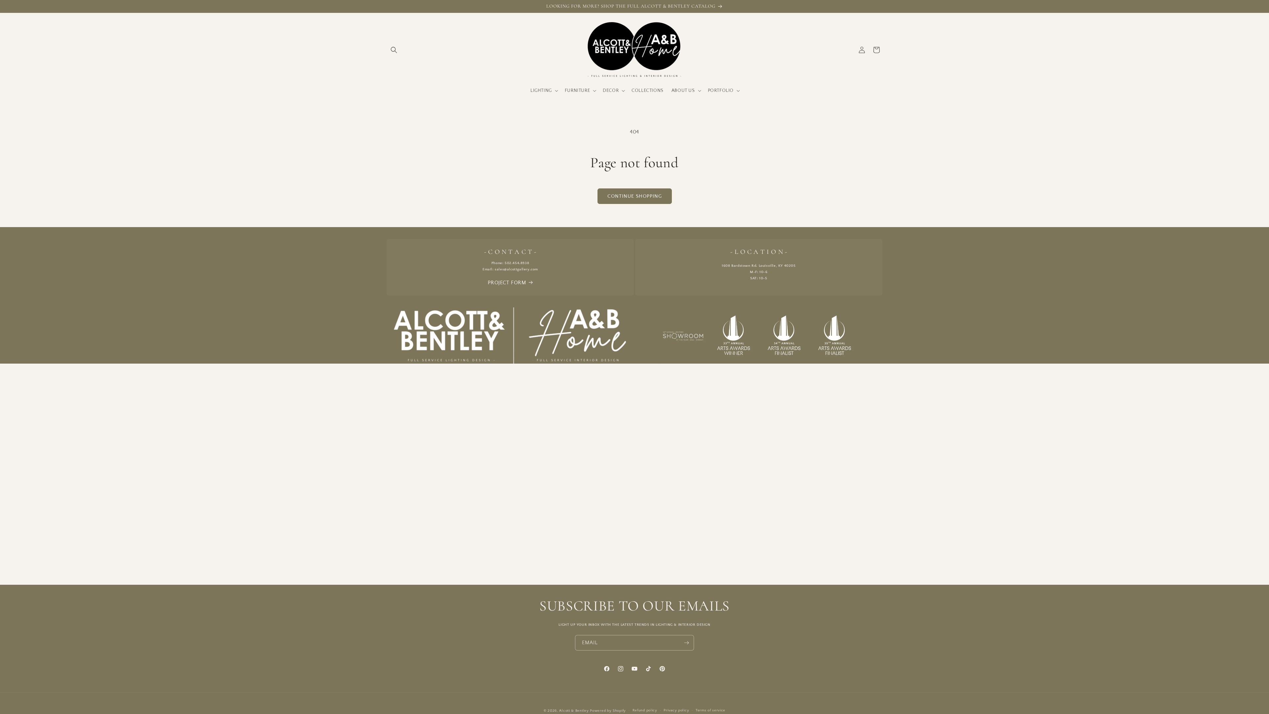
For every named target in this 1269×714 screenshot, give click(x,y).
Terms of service (710, 710)
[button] (394, 50)
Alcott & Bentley (574, 711)
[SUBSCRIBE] (686, 643)
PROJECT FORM (507, 283)
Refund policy (645, 710)
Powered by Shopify (608, 711)
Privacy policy (676, 710)
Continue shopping (634, 196)
